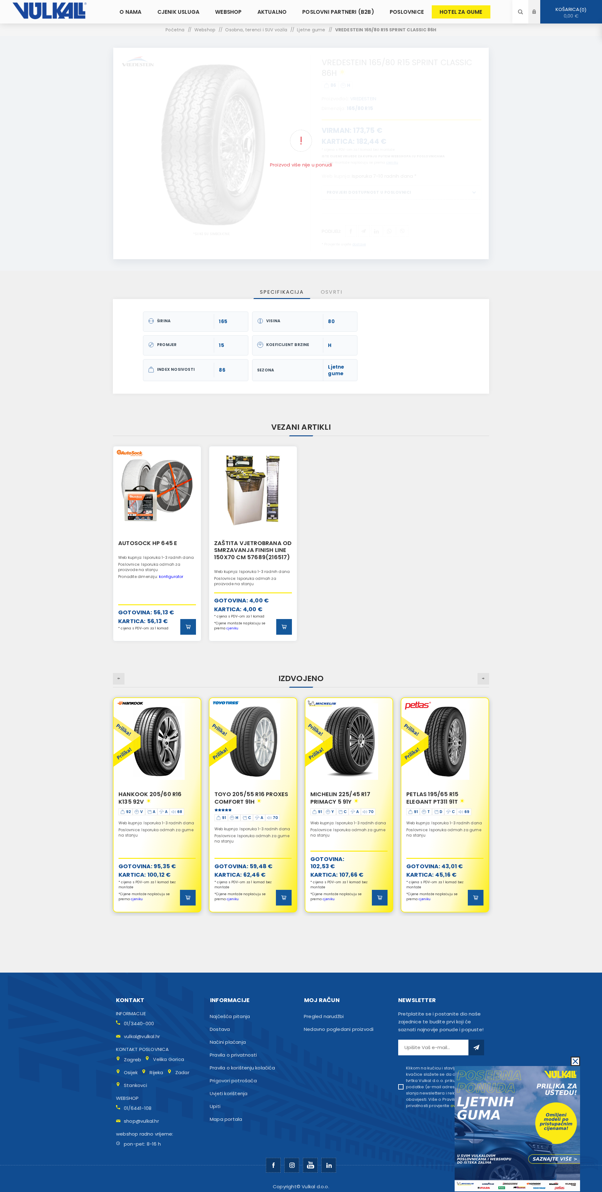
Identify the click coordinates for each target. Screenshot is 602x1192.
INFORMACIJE (131, 1013)
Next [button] (483, 679)
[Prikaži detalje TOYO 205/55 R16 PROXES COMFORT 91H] (157, 741)
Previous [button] (118, 679)
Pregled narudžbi (324, 1016)
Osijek (131, 1072)
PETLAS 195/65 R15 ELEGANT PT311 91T (336, 798)
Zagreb (132, 1059)
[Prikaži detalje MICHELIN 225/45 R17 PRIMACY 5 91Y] (253, 741)
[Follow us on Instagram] (291, 1165)
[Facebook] (273, 1165)
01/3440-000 (139, 1023)
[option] (157, 543)
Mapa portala (226, 1119)
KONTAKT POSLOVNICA (142, 1049)
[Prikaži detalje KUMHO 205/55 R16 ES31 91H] (444, 741)
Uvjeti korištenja (228, 1093)
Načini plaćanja (228, 1042)
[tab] (282, 292)
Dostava (220, 1029)
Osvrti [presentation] (331, 292)
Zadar (182, 1072)
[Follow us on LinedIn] (328, 1165)
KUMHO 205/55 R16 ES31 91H (440, 798)
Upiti (215, 1106)
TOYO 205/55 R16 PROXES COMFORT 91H (155, 798)
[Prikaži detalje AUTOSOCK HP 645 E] (157, 490)
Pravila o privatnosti (233, 1055)
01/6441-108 (137, 1108)
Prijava (539, 5)
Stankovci (135, 1085)
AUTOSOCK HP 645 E (147, 543)
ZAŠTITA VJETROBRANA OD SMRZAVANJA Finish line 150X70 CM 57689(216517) (253, 550)
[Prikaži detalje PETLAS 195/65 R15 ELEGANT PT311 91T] (349, 741)
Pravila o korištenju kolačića (242, 1067)
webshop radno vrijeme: (144, 1134)
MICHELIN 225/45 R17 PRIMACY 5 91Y (244, 798)
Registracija (539, 17)
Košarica (570, 12)
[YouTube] (310, 1165)
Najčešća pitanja (230, 1016)
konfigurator (171, 576)
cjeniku (232, 628)
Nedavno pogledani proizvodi (338, 1029)
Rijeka (156, 1072)
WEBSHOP (127, 1098)
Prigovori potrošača (233, 1080)
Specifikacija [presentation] (282, 292)
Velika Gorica (168, 1059)
